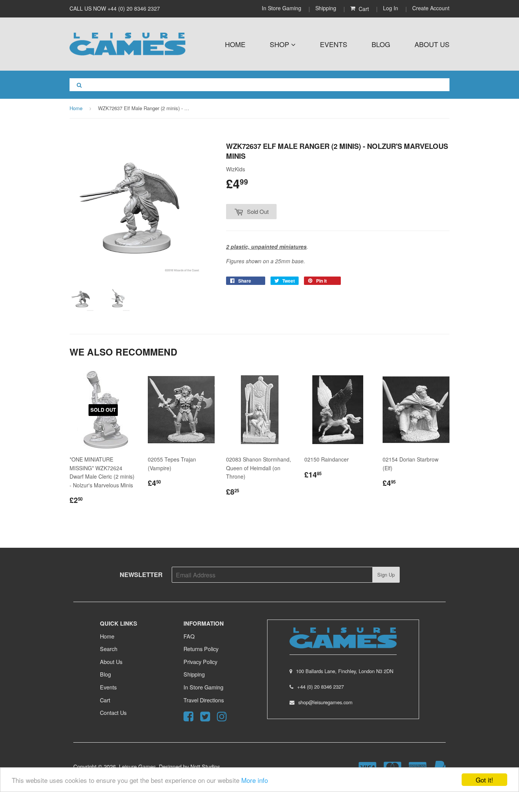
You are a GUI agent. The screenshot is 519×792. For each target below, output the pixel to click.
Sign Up (386, 574)
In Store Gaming (282, 8)
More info (254, 780)
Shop (280, 44)
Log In (390, 8)
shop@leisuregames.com (325, 702)
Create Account (430, 8)
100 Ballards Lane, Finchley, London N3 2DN (344, 671)
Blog (381, 44)
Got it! (484, 779)
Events (333, 44)
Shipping (325, 8)
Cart (105, 700)
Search (108, 649)
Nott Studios (205, 766)
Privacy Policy (200, 662)
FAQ (189, 636)
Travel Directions (204, 700)
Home (235, 44)
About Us (432, 44)
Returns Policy (201, 649)
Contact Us (113, 712)
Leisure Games (137, 766)
